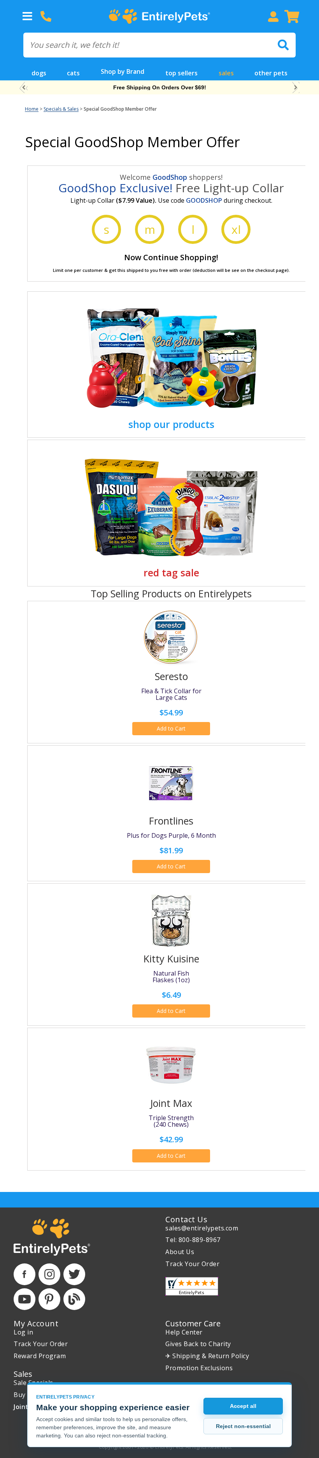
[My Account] (273, 16)
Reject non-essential (243, 1426)
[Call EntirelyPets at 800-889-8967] (45, 16)
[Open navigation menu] (27, 16)
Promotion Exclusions (199, 1368)
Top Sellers (181, 73)
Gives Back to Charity (198, 1344)
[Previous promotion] (23, 87)
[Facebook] (24, 1274)
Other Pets (270, 73)
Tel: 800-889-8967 (193, 1239)
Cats (73, 73)
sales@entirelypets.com (201, 1228)
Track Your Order (192, 1264)
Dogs (39, 73)
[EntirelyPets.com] (159, 16)
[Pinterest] (49, 1299)
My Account (36, 1323)
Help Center (184, 1332)
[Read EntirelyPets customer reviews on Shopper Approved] (191, 1286)
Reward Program (40, 1356)
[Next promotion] (295, 87)
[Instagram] (49, 1274)
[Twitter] (74, 1274)
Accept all (243, 1406)
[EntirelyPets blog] (74, 1299)
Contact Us (186, 1219)
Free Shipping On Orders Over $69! (159, 87)
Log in (23, 1332)
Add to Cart (171, 728)
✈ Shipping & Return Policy (207, 1356)
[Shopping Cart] (291, 16)
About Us (179, 1251)
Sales (226, 73)
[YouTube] (24, 1299)
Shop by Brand (122, 71)
